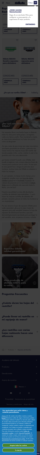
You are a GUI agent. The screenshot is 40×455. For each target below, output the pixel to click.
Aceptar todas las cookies (18, 445)
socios (3, 418)
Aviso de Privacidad (24, 433)
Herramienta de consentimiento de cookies (13, 439)
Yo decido (18, 450)
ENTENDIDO (30, 24)
